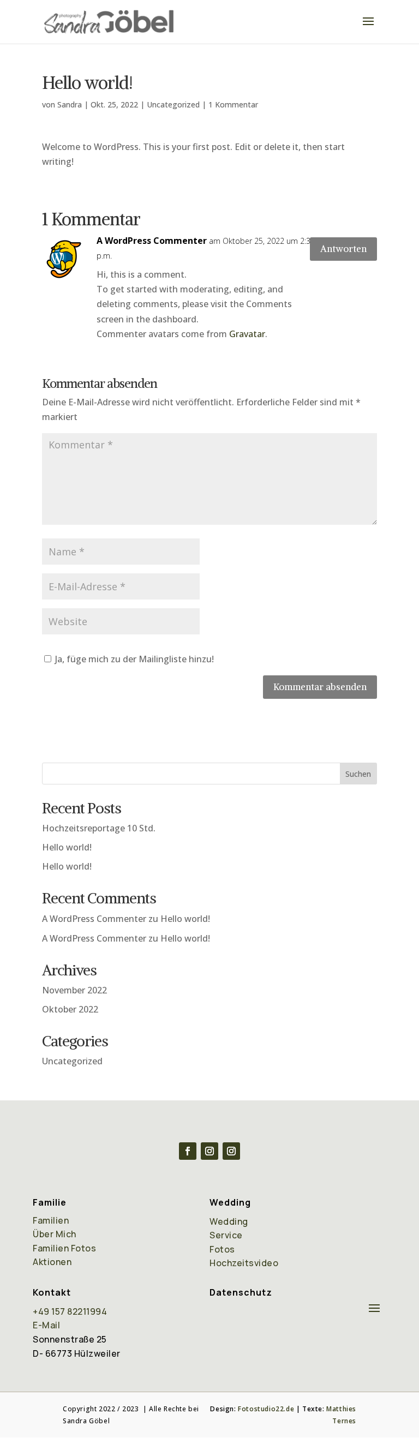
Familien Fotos (64, 1248)
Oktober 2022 (70, 1009)
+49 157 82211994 (70, 1311)
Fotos (222, 1249)
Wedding (229, 1221)
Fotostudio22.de (266, 1408)
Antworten (343, 249)
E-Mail (46, 1325)
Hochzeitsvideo (244, 1263)
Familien (51, 1220)
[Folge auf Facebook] (187, 1151)
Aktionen (52, 1262)
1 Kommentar (233, 104)
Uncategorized (173, 104)
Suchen (358, 774)
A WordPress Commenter (152, 241)
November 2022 (74, 990)
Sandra (69, 104)
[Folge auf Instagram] (209, 1151)
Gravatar (247, 334)
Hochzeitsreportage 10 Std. (98, 828)
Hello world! (67, 847)
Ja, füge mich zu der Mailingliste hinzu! (133, 659)
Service (226, 1235)
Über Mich (54, 1234)
